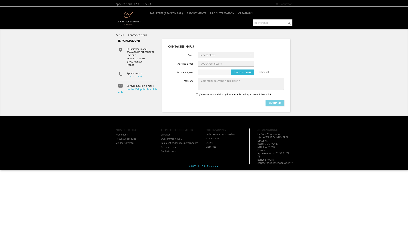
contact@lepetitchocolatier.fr (137, 90)
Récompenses (168, 147)
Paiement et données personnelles (179, 142)
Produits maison (222, 13)
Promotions (122, 134)
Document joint (185, 72)
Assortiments (196, 13)
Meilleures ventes (125, 142)
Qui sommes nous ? (171, 138)
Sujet (190, 55)
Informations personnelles (220, 134)
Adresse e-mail (185, 63)
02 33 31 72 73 (134, 76)
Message (188, 80)
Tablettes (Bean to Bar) (166, 13)
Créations (245, 13)
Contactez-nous (169, 151)
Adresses (211, 146)
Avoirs (209, 142)
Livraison (166, 134)
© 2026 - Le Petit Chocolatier (204, 166)
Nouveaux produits (126, 138)
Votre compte (216, 130)
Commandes (213, 138)
